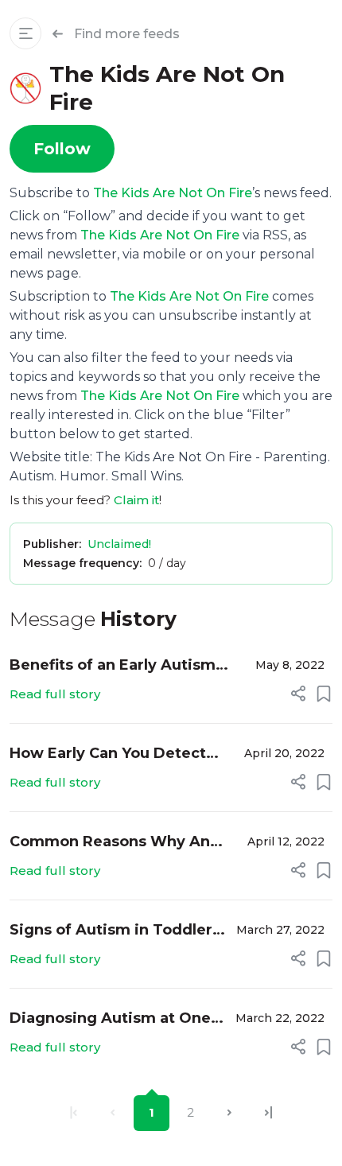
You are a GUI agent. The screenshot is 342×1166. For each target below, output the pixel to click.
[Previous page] (112, 1113)
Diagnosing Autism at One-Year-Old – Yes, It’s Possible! (114, 1019)
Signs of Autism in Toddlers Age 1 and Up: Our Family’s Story (115, 931)
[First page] (73, 1113)
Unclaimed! (119, 544)
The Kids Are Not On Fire (172, 192)
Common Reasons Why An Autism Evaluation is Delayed (120, 843)
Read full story (55, 694)
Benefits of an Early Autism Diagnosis (113, 666)
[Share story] (298, 693)
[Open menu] (25, 33)
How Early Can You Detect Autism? (108, 754)
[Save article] (323, 693)
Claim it (136, 499)
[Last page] (268, 1113)
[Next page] (229, 1113)
